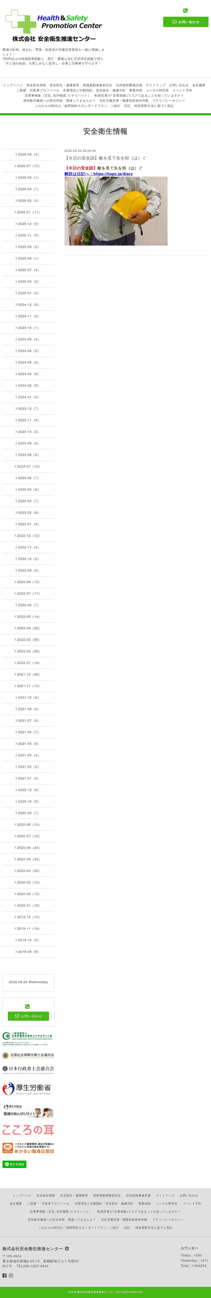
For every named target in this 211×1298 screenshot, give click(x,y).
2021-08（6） (29, 708)
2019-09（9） (29, 951)
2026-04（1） (29, 189)
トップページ (13, 85)
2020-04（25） (29, 870)
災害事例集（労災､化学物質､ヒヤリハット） (58, 95)
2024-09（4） (29, 339)
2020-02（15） (29, 893)
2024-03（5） (29, 373)
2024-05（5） (29, 362)
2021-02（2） (29, 766)
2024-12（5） (29, 304)
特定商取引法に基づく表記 (154, 105)
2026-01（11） (29, 212)
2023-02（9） (29, 512)
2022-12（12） (29, 535)
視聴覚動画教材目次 (98, 85)
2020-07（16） (29, 836)
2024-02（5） (29, 385)
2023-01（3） (29, 524)
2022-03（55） (29, 639)
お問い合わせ (179, 85)
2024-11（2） (29, 316)
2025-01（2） (29, 293)
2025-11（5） (29, 235)
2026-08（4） (29, 154)
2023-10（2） (29, 431)
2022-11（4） (29, 547)
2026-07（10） (29, 165)
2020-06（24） (29, 847)
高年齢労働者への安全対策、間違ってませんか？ (59, 100)
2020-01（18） (29, 905)
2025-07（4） (29, 269)
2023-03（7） (29, 500)
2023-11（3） (29, 420)
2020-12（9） (29, 789)
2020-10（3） (29, 801)
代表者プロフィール (45, 90)
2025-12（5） (29, 223)
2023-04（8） (29, 489)
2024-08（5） (29, 350)
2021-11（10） (29, 685)
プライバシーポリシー (168, 100)
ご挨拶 (21, 90)
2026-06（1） (29, 177)
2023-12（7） (29, 408)
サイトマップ (156, 85)
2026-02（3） (29, 200)
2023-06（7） (29, 477)
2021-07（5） (29, 720)
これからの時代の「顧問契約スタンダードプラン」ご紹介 (78, 105)
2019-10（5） (29, 940)
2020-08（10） (29, 824)
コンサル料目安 (157, 90)
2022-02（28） (29, 651)
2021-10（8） (29, 697)
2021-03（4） (29, 755)
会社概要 (199, 85)
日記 (127, 105)
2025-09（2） (29, 246)
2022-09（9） (29, 570)
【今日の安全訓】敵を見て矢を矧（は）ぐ (105, 158)
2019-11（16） (29, 928)
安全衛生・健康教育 (64, 85)
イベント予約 (182, 90)
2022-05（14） (29, 616)
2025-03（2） (29, 281)
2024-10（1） (29, 327)
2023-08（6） (29, 454)
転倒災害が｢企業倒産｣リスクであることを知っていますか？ (139, 95)
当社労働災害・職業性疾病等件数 (124, 100)
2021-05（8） (29, 743)
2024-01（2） (29, 396)
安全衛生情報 (36, 85)
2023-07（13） (29, 466)
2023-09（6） (29, 443)
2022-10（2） (29, 558)
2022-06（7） (29, 604)
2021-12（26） (29, 674)
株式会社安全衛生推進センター (96, 1291)
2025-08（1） (29, 258)
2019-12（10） (29, 916)
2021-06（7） (29, 732)
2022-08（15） (29, 581)
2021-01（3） (29, 778)
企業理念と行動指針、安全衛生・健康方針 (94, 90)
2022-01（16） (29, 662)
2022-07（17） (29, 593)
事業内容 (135, 90)
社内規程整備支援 (129, 85)
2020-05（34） (29, 859)
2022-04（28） (29, 628)
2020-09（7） (29, 812)
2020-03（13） (29, 882)
